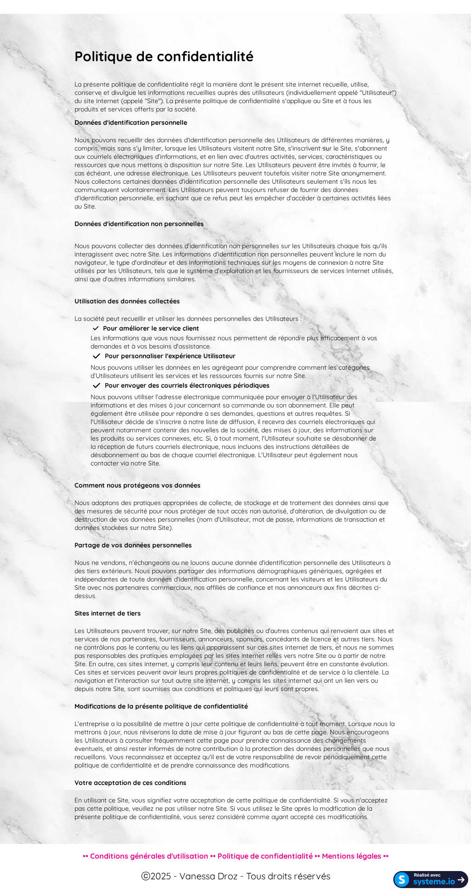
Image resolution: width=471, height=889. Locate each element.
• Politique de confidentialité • (265, 855)
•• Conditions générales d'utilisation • (148, 855)
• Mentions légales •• (353, 855)
